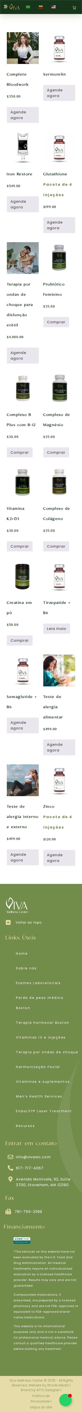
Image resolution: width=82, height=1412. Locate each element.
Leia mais (56, 628)
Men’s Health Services (39, 1096)
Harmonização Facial (38, 1067)
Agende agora (18, 115)
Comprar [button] (56, 322)
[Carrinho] (74, 7)
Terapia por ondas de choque (47, 1052)
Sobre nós (26, 968)
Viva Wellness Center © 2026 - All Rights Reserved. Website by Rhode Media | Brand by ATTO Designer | (41, 1385)
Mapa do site (41, 1407)
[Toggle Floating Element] (65, 1400)
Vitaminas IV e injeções (41, 1037)
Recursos (25, 1126)
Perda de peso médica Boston (39, 1002)
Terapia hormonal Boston (42, 1022)
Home (22, 953)
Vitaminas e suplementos (43, 1081)
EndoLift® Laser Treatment (44, 1111)
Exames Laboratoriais (38, 983)
